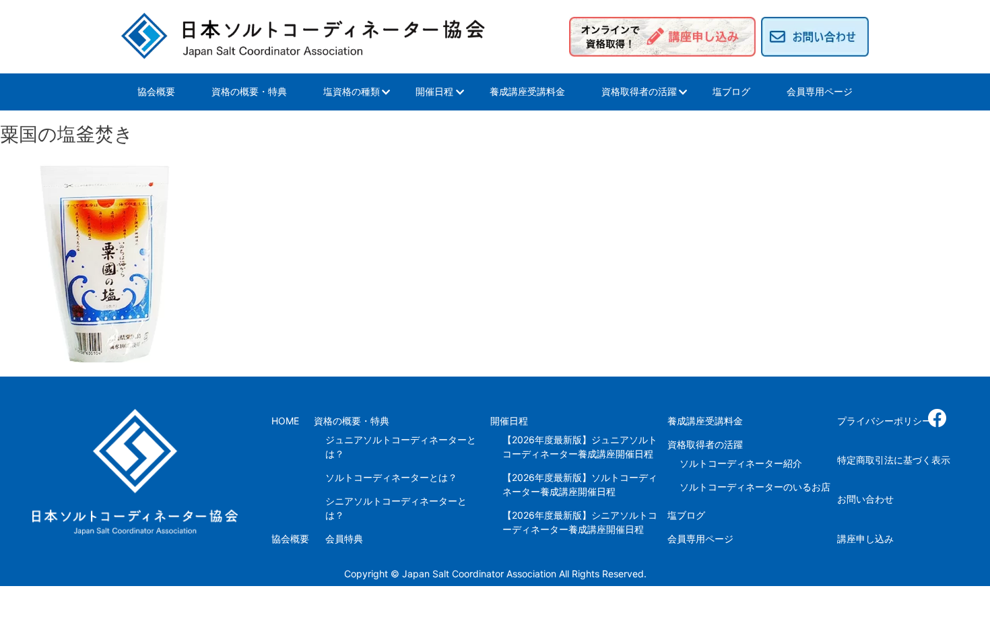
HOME (285, 420)
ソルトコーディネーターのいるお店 (755, 486)
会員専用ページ (820, 91)
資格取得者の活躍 (639, 91)
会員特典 (344, 538)
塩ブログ (731, 91)
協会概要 (156, 91)
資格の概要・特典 (249, 91)
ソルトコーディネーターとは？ (391, 477)
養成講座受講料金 (527, 91)
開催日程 (434, 91)
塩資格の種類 (351, 91)
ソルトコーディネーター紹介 (741, 463)
